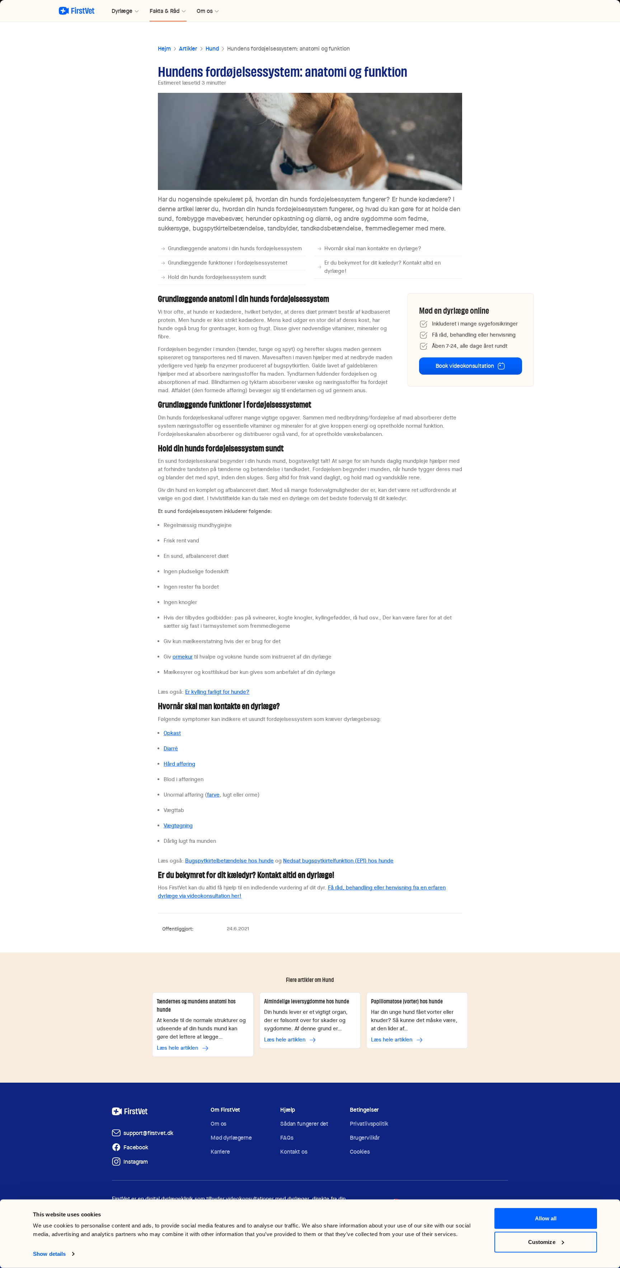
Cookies (360, 1151)
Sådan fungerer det (304, 1123)
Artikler (188, 48)
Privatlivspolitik (369, 1123)
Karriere (220, 1151)
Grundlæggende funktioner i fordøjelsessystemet (227, 262)
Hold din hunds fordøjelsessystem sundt (217, 277)
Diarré (171, 748)
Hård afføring (179, 764)
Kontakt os (293, 1151)
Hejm (164, 48)
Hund (212, 48)
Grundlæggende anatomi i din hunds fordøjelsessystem (235, 248)
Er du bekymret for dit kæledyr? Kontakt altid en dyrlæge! (382, 267)
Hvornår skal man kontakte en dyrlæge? (372, 248)
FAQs (286, 1137)
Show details (49, 1254)
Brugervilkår (365, 1137)
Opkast (172, 733)
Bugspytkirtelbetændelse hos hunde (229, 860)
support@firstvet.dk (148, 1133)
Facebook (135, 1147)
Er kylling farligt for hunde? (217, 691)
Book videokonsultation (465, 366)
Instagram (135, 1161)
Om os (218, 1123)
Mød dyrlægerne (231, 1137)
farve (213, 794)
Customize (541, 1242)
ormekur (183, 656)
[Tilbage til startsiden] (76, 10)
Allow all (546, 1218)
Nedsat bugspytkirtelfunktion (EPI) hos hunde (338, 860)
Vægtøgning (178, 825)
